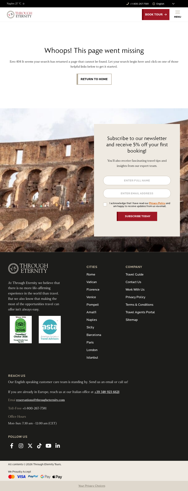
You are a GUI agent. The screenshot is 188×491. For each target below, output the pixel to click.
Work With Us (135, 290)
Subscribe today (137, 216)
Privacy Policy (157, 203)
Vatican (91, 282)
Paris (90, 342)
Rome (90, 274)
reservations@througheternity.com (40, 400)
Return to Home (94, 79)
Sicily (90, 327)
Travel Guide (135, 274)
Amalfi (91, 312)
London (91, 350)
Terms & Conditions (139, 305)
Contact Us (133, 282)
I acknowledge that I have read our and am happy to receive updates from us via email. (139, 205)
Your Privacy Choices (91, 486)
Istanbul (92, 358)
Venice (91, 297)
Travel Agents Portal (140, 312)
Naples (91, 320)
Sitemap (132, 320)
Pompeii (92, 305)
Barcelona (93, 335)
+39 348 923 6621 (106, 392)
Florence (93, 290)
